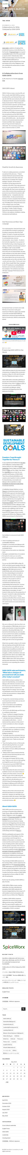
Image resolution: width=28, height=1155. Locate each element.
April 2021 (5, 1100)
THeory (20, 1039)
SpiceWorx (8, 472)
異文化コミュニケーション (11, 1053)
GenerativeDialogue (9, 1021)
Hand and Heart (14, 52)
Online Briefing (7, 1036)
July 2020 (4, 1112)
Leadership (5, 1135)
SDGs (18, 383)
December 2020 (6, 1103)
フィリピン (6, 1050)
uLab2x (8, 510)
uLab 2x (12, 500)
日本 (14, 1050)
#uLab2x (23, 462)
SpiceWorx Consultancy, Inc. (14, 1149)
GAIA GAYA (5, 48)
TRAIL (8, 470)
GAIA (3, 864)
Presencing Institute (7, 502)
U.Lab (14, 1041)
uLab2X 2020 (7, 1044)
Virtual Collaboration (9, 1047)
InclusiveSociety (8, 1024)
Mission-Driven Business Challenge (13, 1033)
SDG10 (5, 1039)
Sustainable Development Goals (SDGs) (12, 483)
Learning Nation (8, 1030)
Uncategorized (6, 1138)
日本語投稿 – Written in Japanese (11, 1001)
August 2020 (5, 1109)
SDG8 (16, 1036)
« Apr (7, 1082)
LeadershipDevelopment (10, 1027)
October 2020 (6, 1106)
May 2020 (5, 1116)
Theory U (4, 491)
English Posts (6, 992)
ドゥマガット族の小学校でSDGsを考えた (13, 972)
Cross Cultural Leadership (9, 1125)
